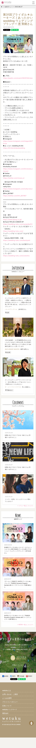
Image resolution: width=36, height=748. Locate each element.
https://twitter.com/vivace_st (13, 178)
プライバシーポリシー (10, 702)
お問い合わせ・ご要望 (10, 694)
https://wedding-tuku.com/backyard (16, 240)
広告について (7, 706)
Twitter (14, 676)
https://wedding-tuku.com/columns (16, 256)
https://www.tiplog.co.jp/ (12, 219)
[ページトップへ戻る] (31, 723)
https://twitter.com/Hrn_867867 (14, 196)
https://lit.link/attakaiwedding (14, 148)
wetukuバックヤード (9, 709)
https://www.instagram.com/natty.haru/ (18, 189)
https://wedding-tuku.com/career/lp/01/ (18, 224)
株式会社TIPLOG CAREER (13, 724)
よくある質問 (7, 698)
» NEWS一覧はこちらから (25, 624)
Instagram (21, 676)
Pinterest (30, 676)
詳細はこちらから (18, 665)
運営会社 (5, 713)
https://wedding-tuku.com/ (13, 231)
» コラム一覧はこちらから (25, 505)
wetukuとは (6, 690)
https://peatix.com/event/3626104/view (18, 78)
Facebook (6, 676)
